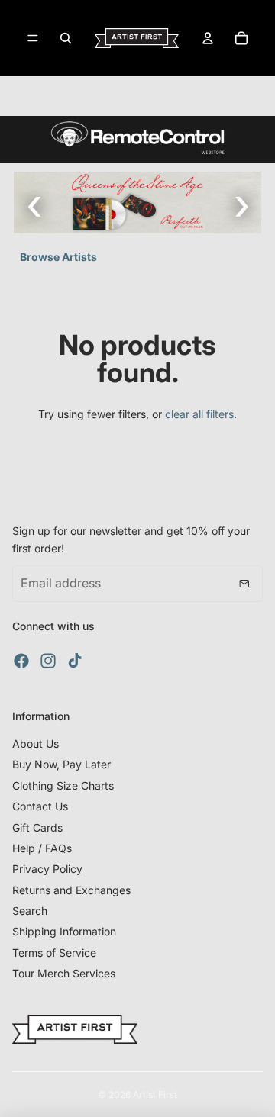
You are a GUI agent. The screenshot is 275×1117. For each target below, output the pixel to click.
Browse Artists (58, 256)
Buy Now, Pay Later (61, 764)
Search (29, 910)
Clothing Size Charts (63, 785)
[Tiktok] (75, 661)
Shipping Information (64, 931)
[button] (241, 203)
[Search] (65, 38)
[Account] (208, 38)
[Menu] (32, 38)
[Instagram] (48, 661)
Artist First (155, 1094)
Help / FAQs (42, 848)
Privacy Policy (47, 868)
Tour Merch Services (63, 973)
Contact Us (40, 806)
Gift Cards (37, 827)
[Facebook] (21, 661)
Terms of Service (54, 952)
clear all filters (199, 413)
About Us (35, 743)
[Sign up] (244, 583)
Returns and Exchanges (71, 890)
